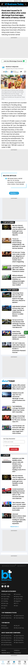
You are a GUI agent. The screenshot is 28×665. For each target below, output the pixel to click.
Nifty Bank (5, 628)
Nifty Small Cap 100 (20, 628)
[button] (25, 663)
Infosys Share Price (7, 640)
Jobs (4, 608)
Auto (16, 605)
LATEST (6, 455)
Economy (18, 594)
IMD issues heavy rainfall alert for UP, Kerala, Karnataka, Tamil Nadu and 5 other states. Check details (16, 181)
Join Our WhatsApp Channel (13, 61)
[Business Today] (14, 4)
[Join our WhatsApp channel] (25, 334)
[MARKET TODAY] (8, 381)
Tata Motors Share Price (7, 615)
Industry (5, 605)
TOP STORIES (8, 222)
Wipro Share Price (20, 642)
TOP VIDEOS (13, 290)
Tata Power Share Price (7, 645)
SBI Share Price (19, 640)
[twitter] (8, 586)
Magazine (18, 601)
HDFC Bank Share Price (7, 618)
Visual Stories (18, 599)
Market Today (6, 594)
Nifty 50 (17, 625)
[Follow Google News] (14, 71)
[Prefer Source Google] (5, 71)
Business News (4, 7)
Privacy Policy (17, 652)
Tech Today (6, 596)
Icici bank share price (7, 642)
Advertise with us (6, 652)
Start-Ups (5, 603)
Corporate (6, 599)
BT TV (16, 603)
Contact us (16, 650)
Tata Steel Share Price (20, 618)
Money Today (19, 596)
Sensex (5, 625)
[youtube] (5, 586)
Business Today (18, 1)
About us (4, 650)
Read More (13, 193)
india (9, 7)
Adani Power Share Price (20, 615)
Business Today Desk (12, 66)
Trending (5, 601)
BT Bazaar (25, 1)
